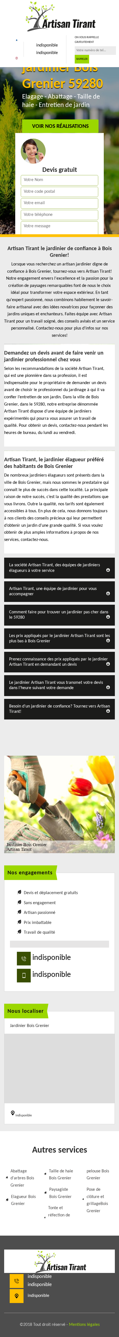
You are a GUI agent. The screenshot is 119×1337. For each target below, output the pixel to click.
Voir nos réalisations (60, 127)
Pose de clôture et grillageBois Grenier (97, 1200)
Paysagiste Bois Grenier (60, 1193)
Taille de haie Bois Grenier (61, 1175)
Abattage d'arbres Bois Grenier (22, 1178)
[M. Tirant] (59, 15)
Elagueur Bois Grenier (23, 1200)
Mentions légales (84, 1325)
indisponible (47, 45)
